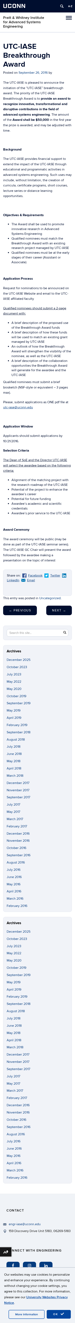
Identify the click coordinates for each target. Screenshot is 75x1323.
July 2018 (13, 747)
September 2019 (18, 703)
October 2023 (17, 667)
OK (56, 1314)
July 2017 (13, 804)
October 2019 (16, 696)
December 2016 (18, 834)
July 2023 (14, 674)
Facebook (35, 575)
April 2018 (14, 768)
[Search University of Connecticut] (62, 6)
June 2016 (14, 877)
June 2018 (14, 754)
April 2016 (14, 891)
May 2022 (14, 682)
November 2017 (18, 790)
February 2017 (17, 826)
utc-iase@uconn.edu (18, 407)
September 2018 (18, 732)
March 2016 (15, 899)
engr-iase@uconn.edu (25, 1224)
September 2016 (18, 855)
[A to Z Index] (70, 6)
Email (31, 580)
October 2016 (16, 848)
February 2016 (17, 906)
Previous (20, 610)
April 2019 (14, 718)
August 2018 (16, 739)
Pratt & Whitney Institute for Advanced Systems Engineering (23, 22)
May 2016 (13, 884)
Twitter (55, 575)
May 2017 (13, 812)
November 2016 (18, 841)
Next (59, 610)
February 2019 (17, 725)
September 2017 (18, 797)
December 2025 (18, 660)
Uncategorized (50, 598)
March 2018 (15, 776)
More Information (26, 1314)
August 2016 (16, 862)
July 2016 (13, 870)
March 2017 (15, 819)
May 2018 (13, 761)
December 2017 (18, 783)
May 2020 (14, 689)
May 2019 (13, 710)
